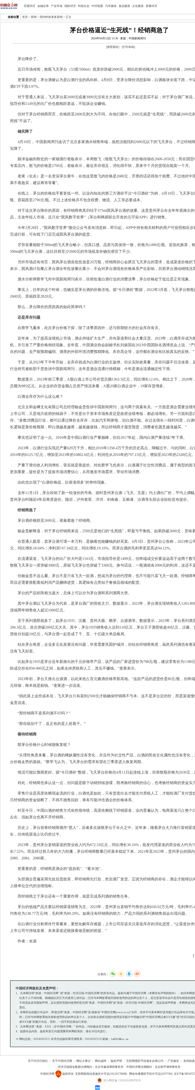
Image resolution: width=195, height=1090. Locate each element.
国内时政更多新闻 (51, 17)
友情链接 (189, 1061)
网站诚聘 (100, 1061)
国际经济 (70, 6)
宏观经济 (29, 6)
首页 (25, 17)
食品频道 (124, 6)
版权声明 (116, 1061)
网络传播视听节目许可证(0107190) (150, 1073)
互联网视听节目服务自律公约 (144, 1061)
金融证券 (43, 6)
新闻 (34, 17)
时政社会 (83, 6)
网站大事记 (83, 1061)
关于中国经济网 (62, 1061)
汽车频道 (111, 6)
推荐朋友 (112, 47)
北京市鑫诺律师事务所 (109, 1067)
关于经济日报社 (38, 1061)
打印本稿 (128, 47)
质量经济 (151, 6)
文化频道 (138, 6)
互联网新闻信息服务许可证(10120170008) (101, 1073)
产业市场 (56, 6)
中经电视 (97, 6)
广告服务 (173, 1061)
